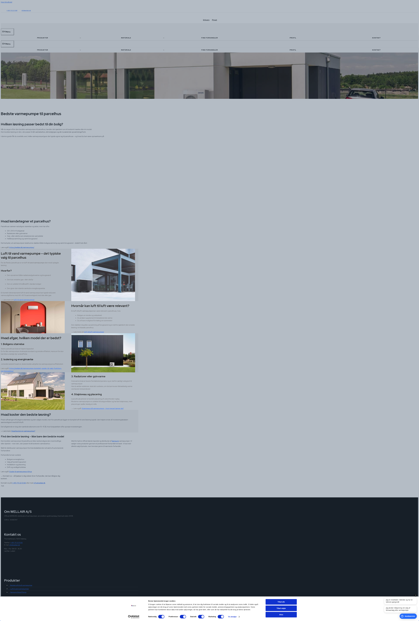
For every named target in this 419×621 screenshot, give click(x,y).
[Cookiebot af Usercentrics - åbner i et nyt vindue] (133, 616)
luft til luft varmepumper (94, 332)
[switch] (183, 616)
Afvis (281, 615)
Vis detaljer (232, 617)
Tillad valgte (281, 608)
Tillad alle (281, 602)
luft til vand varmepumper (24, 300)
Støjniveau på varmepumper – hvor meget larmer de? (103, 408)
